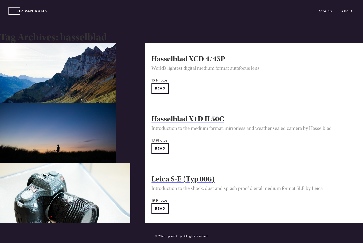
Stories (325, 11)
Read (160, 88)
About (346, 11)
